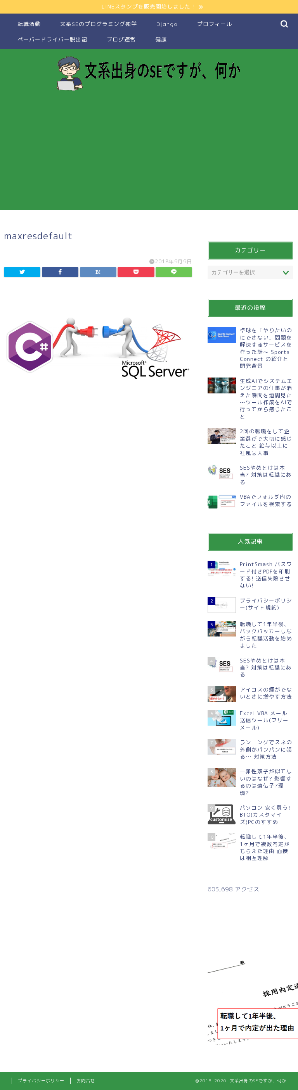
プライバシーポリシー (41, 1081)
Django (167, 24)
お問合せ (85, 1081)
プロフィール (214, 24)
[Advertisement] (149, 156)
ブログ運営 (121, 39)
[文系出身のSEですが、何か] (149, 90)
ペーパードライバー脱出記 (52, 39)
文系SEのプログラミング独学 (98, 24)
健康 (161, 39)
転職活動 (29, 24)
